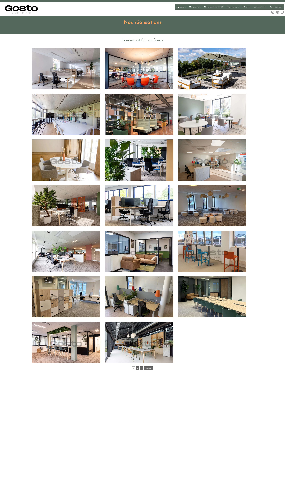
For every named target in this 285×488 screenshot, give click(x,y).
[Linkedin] (282, 12)
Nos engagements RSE (213, 7)
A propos (180, 7)
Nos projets (194, 7)
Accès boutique (276, 7)
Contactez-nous (260, 7)
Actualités (246, 7)
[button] (181, 7)
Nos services (232, 7)
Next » (148, 368)
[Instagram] (277, 12)
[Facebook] (272, 12)
